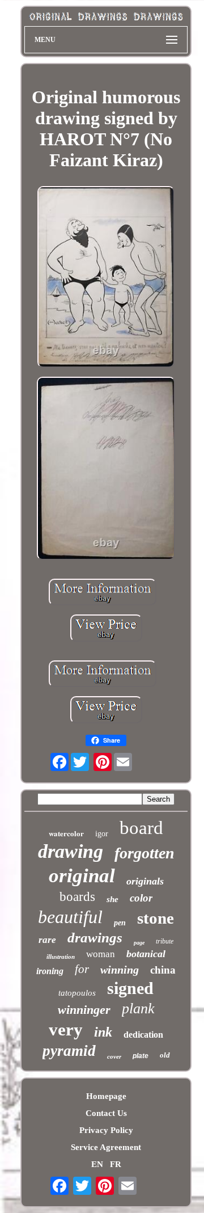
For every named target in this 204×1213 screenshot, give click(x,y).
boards (77, 897)
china (163, 970)
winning (119, 969)
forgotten (144, 853)
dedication (143, 1034)
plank (138, 1008)
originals (145, 881)
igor (101, 833)
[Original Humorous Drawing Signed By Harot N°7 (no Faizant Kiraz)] (106, 278)
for (82, 969)
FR (115, 1164)
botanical (145, 953)
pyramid (69, 1050)
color (141, 898)
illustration (60, 956)
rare (47, 939)
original (82, 876)
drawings (94, 937)
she (112, 899)
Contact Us (106, 1113)
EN (97, 1164)
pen (120, 923)
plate (140, 1056)
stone (155, 918)
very (66, 1029)
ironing (49, 971)
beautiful (70, 917)
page (139, 943)
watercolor (66, 833)
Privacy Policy (106, 1130)
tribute (164, 941)
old (165, 1055)
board (141, 828)
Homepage (106, 1096)
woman (100, 954)
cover (114, 1056)
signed (130, 988)
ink (103, 1032)
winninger (84, 1010)
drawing (70, 851)
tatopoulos (77, 992)
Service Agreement (106, 1147)
